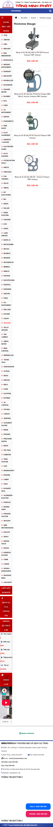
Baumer (7, 96)
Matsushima (9, 244)
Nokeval (7, 285)
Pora (6, 298)
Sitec (6, 484)
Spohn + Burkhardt (6, 570)
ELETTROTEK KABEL (7, 148)
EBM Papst (4, 127)
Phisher (7, 434)
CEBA (6, 105)
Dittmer (7, 398)
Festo (6, 183)
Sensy (6, 537)
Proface (7, 502)
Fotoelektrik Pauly (6, 162)
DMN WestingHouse (6, 526)
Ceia (5, 466)
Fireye (6, 167)
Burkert (7, 71)
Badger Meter (5, 91)
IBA (5, 199)
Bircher (7, 49)
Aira (5, 44)
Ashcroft (8, 582)
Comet (6, 479)
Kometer (7, 455)
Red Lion (7, 309)
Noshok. (7, 276)
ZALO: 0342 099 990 (38, 806)
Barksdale (8, 60)
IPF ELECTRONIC (6, 193)
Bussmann (8, 85)
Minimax (7, 267)
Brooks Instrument (6, 66)
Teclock (7, 323)
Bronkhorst (8, 470)
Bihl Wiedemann (6, 54)
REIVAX (6, 548)
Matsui (6, 249)
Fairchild (7, 172)
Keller (6, 208)
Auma (6, 389)
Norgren (7, 289)
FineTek (7, 380)
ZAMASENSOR (9, 367)
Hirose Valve (5, 542)
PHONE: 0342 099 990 (38, 814)
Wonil (6, 430)
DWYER (6, 117)
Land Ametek (4, 234)
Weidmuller (8, 355)
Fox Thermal (5, 178)
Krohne (7, 475)
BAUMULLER (8, 80)
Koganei (7, 220)
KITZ (5, 224)
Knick (6, 228)
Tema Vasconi (4, 460)
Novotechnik (9, 280)
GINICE (6, 188)
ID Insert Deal (6, 490)
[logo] (26, 4)
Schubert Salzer (6, 424)
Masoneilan (8, 262)
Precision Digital (6, 440)
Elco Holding (4, 155)
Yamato (7, 414)
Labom (6, 564)
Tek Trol (7, 450)
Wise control (5, 349)
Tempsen (7, 418)
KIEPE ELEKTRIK (5, 214)
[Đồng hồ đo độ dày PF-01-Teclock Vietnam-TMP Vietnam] (32, 121)
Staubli (7, 409)
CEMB (6, 559)
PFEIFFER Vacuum (6, 515)
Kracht (7, 532)
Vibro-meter (5, 343)
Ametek (7, 40)
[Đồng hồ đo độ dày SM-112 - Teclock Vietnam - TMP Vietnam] (32, 163)
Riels (6, 384)
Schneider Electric (6, 497)
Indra (6, 204)
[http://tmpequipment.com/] (16, 18)
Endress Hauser (6, 554)
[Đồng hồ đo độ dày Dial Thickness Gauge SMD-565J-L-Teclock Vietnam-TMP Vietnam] (32, 80)
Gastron (7, 393)
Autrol (7, 371)
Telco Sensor (5, 329)
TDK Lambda (4, 336)
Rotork (7, 314)
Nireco (6, 271)
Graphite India (6, 577)
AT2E (5, 35)
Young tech (5, 361)
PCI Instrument (6, 304)
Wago (6, 376)
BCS (5, 101)
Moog (6, 446)
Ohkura (7, 294)
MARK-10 (7, 240)
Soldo (6, 318)
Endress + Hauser (6, 141)
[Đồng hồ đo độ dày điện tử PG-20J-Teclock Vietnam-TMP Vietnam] (32, 38)
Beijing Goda (5, 508)
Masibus (7, 253)
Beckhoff (8, 76)
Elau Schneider (5, 134)
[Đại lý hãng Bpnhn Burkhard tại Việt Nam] (26, 733)
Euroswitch (8, 121)
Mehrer (7, 258)
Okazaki (7, 521)
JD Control (5, 404)
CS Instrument (6, 111)
